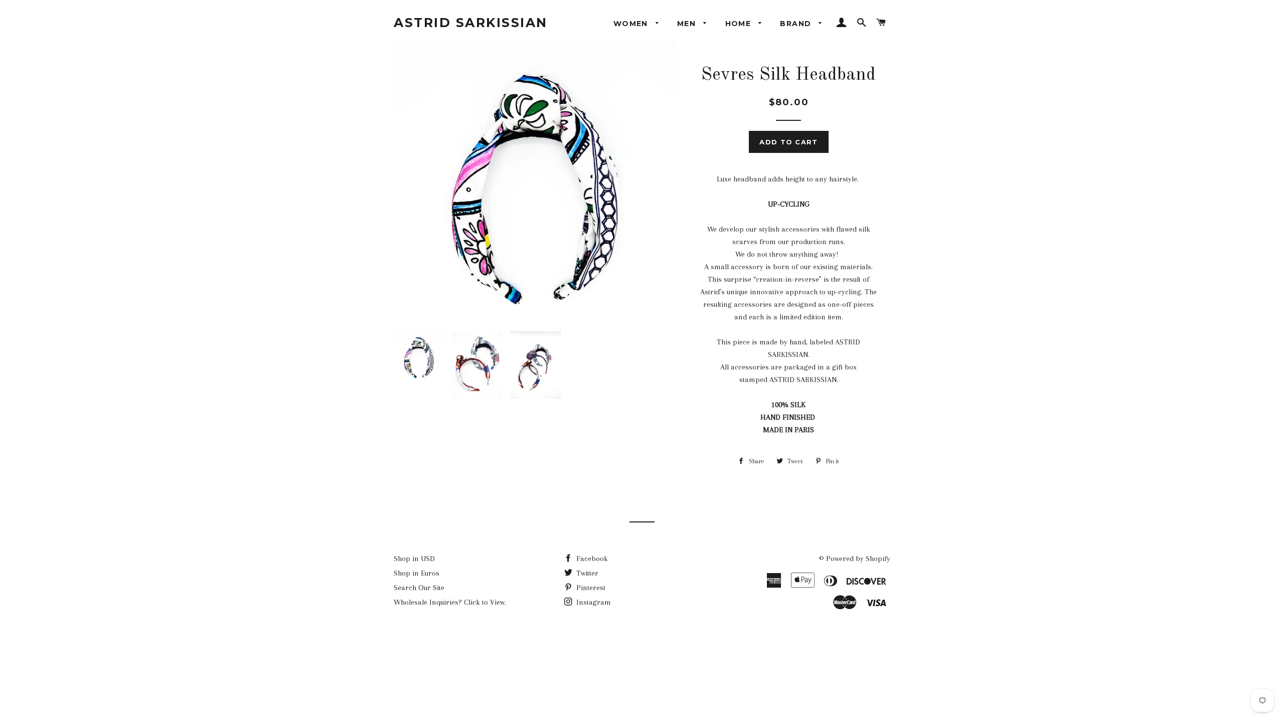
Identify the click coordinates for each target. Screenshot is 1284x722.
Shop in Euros (416, 573)
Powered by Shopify (858, 558)
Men (688, 23)
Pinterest (589, 587)
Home (739, 23)
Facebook (591, 558)
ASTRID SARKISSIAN (471, 22)
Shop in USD (414, 558)
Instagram (592, 602)
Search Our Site (419, 587)
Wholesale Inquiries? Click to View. (450, 602)
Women (632, 23)
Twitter (586, 573)
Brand (797, 23)
